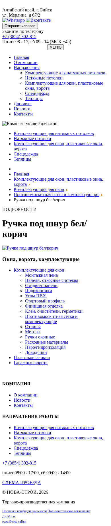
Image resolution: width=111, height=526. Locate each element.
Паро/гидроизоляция (45, 347)
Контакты (23, 113)
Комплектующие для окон (39, 270)
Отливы (33, 326)
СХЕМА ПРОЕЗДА (21, 482)
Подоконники (38, 290)
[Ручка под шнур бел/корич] (30, 248)
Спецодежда (37, 93)
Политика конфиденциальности (24, 511)
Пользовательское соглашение (69, 511)
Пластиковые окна (32, 357)
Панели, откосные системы (51, 280)
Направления (27, 67)
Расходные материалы (46, 342)
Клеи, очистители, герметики (54, 311)
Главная (21, 57)
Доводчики (36, 352)
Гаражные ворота (31, 362)
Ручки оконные (40, 336)
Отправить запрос (20, 26)
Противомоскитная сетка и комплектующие (51, 319)
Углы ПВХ (35, 295)
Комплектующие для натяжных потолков (65, 72)
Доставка (23, 103)
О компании (26, 394)
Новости (22, 108)
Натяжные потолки (44, 77)
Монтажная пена (41, 275)
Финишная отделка (44, 306)
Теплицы (34, 98)
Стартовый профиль (45, 300)
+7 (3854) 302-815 (19, 36)
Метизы (32, 331)
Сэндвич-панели (41, 285)
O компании (26, 62)
